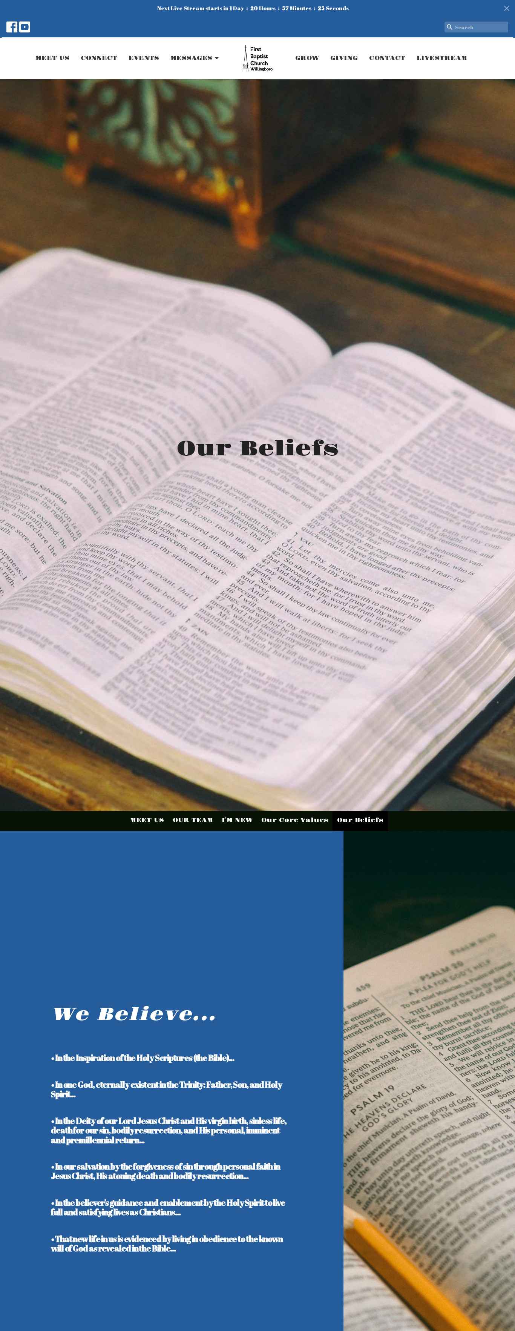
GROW (307, 58)
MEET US (52, 58)
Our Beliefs (360, 820)
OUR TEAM (193, 820)
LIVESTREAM (442, 58)
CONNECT (99, 58)
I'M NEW (237, 820)
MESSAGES (191, 58)
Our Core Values (294, 820)
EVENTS (144, 58)
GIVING (344, 58)
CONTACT (387, 58)
